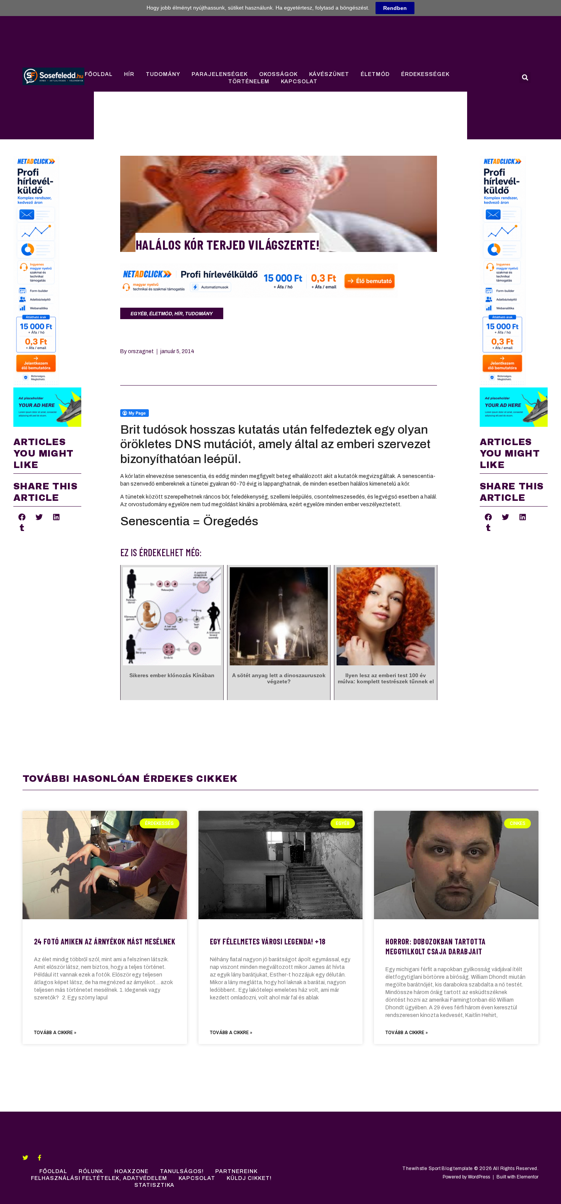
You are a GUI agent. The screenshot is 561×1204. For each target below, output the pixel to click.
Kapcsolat (299, 81)
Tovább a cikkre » (55, 1032)
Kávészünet (329, 74)
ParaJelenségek (220, 74)
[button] (525, 77)
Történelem (248, 81)
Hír (129, 74)
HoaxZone (131, 1171)
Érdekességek (425, 74)
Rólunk (91, 1171)
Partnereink (236, 1171)
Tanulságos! (182, 1171)
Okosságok (278, 74)
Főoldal (99, 74)
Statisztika (154, 1185)
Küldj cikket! (249, 1178)
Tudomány (163, 74)
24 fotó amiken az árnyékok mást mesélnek (104, 941)
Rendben (395, 8)
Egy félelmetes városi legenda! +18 (268, 941)
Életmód (375, 74)
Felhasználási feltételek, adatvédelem (99, 1178)
